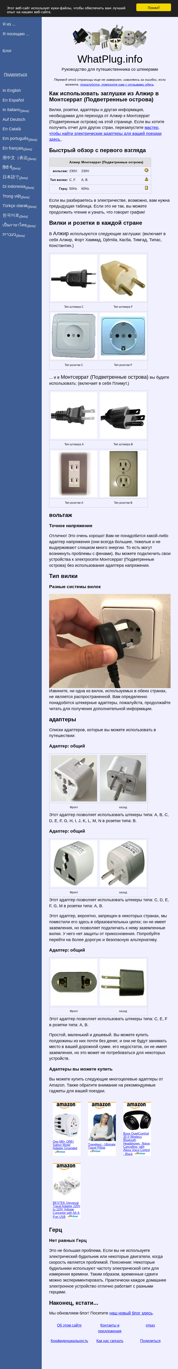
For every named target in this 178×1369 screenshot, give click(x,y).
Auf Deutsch (14, 119)
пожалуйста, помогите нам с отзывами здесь (117, 84)
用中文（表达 (19, 157)
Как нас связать (109, 1341)
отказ (150, 1325)
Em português (20, 138)
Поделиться (150, 1341)
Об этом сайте (69, 1325)
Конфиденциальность (69, 1341)
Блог (7, 50)
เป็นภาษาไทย (19, 225)
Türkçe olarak (20, 205)
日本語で (15, 177)
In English (12, 90)
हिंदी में (12, 167)
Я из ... (9, 24)
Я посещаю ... (16, 34)
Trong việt (16, 196)
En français (17, 148)
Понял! (154, 7)
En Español (13, 100)
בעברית (14, 234)
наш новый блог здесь (131, 1313)
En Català (12, 129)
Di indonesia (18, 186)
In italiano (16, 109)
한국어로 (15, 215)
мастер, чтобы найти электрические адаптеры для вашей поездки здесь (105, 133)
